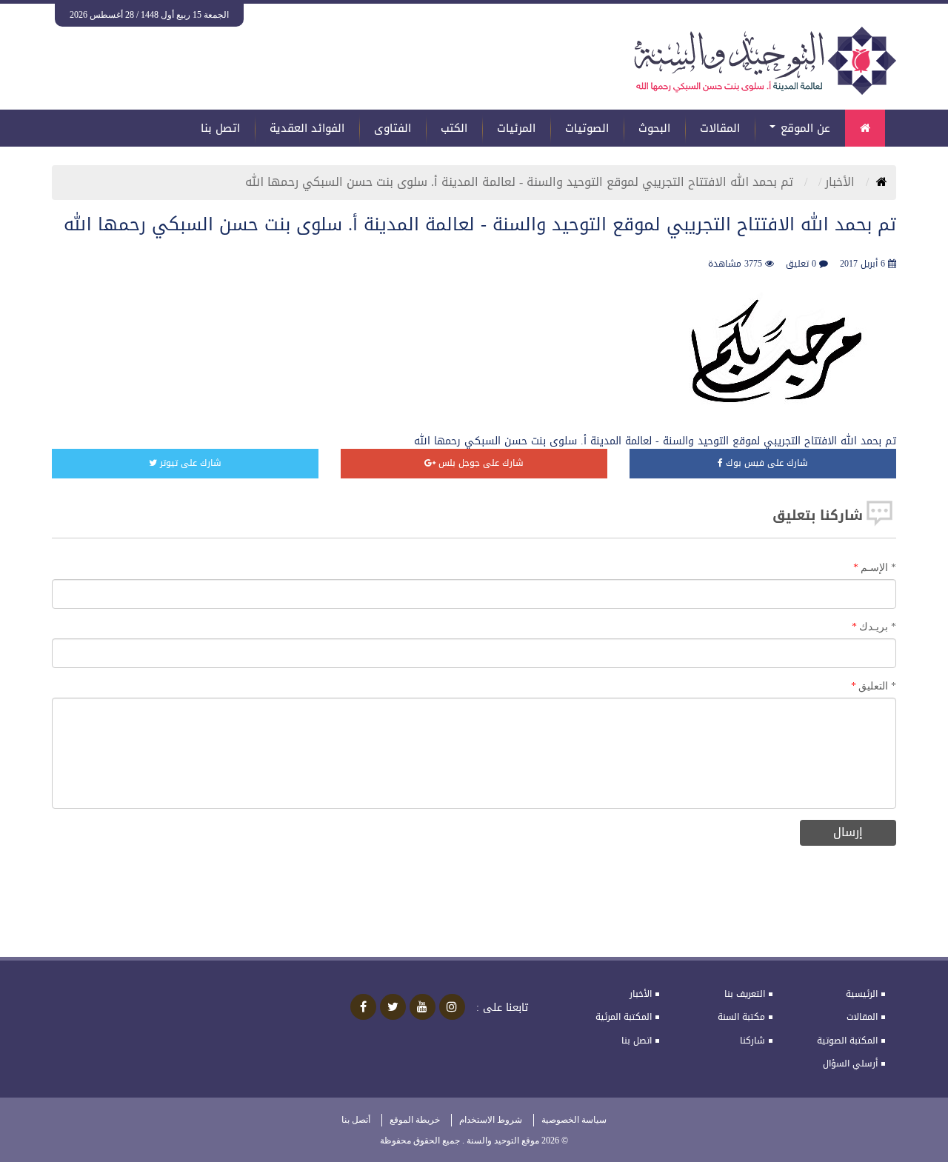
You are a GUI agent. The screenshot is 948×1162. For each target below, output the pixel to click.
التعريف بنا (744, 994)
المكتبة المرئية (623, 1017)
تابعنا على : (502, 1008)
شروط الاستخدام (490, 1120)
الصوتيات (587, 128)
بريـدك (877, 626)
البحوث (654, 128)
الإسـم (878, 567)
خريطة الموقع (415, 1120)
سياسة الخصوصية (574, 1120)
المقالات (720, 128)
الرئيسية (862, 994)
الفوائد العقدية (307, 128)
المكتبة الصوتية (847, 1040)
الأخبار (841, 181)
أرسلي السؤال (850, 1063)
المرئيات (516, 128)
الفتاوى (392, 128)
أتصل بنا (355, 1120)
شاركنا (752, 1040)
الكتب (454, 128)
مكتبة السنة (741, 1017)
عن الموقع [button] (803, 128)
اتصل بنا (220, 128)
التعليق (877, 686)
